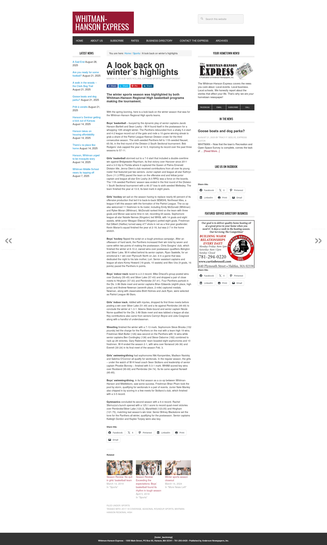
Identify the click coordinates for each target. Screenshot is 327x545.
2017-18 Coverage (131, 508)
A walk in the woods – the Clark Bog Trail (85, 84)
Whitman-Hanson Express (102, 22)
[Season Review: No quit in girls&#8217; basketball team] (120, 467)
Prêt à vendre (80, 106)
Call (247, 107)
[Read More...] (212, 151)
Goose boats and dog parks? (221, 130)
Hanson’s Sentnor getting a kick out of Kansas (86, 118)
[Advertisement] (226, 328)
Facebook (205, 107)
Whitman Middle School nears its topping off (86, 170)
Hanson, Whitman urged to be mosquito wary (86, 156)
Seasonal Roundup (153, 508)
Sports (125, 505)
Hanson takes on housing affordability (84, 132)
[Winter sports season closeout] (178, 467)
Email (219, 107)
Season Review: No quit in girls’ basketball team (119, 478)
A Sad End (78, 61)
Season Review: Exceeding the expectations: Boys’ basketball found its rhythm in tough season (148, 483)
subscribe (233, 107)
